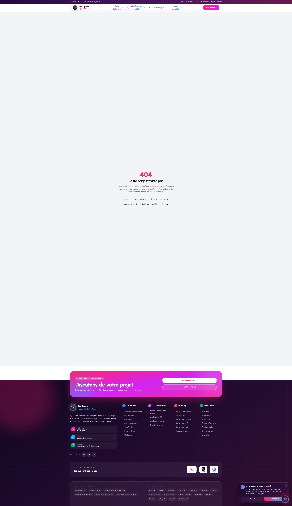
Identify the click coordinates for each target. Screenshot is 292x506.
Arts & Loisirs (206, 419)
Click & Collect (129, 427)
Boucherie (204, 490)
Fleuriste (213, 490)
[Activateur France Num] (191, 469)
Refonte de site (130, 431)
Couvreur (161, 490)
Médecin (208, 494)
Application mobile (131, 204)
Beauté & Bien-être (209, 423)
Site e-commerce (130, 423)
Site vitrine (128, 419)
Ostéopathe (162, 499)
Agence (181, 2)
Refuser (252, 499)
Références (189, 2)
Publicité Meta (181, 415)
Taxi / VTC (182, 490)
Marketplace (128, 435)
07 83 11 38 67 (76, 2)
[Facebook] (89, 454)
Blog (197, 2)
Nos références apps (157, 425)
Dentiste (152, 499)
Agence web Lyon (140, 199)
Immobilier (206, 435)
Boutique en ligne (208, 427)
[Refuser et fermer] (286, 485)
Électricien (171, 490)
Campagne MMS (182, 427)
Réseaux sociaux (182, 431)
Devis (213, 2)
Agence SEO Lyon (95, 490)
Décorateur (198, 494)
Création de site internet (159, 199)
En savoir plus (259, 494)
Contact (219, 2)
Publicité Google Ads (183, 411)
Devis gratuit (210, 8)
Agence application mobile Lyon (115, 490)
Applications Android (157, 421)
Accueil (126, 199)
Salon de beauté (169, 494)
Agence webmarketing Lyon (104, 494)
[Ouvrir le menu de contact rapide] (285, 499)
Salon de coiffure (154, 494)
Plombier (152, 490)
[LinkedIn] (84, 454)
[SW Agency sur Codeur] (214, 469)
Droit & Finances (208, 431)
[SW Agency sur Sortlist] (203, 469)
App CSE (172, 499)
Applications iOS (156, 417)
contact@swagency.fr (93, 2)
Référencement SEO (149, 204)
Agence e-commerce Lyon (83, 494)
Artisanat (205, 411)
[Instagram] (94, 454)
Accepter (275, 499)
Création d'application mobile (158, 412)
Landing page (129, 415)
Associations (206, 415)
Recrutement (205, 2)
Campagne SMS (182, 423)
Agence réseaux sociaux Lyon (126, 494)
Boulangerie (193, 490)
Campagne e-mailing (183, 419)
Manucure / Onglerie (184, 494)
